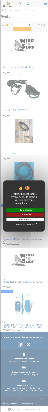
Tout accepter (26, 210)
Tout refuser (26, 214)
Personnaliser (25, 219)
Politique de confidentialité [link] (26, 224)
